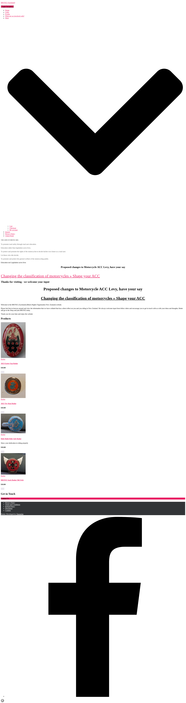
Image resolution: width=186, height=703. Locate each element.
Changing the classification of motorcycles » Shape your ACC (50, 276)
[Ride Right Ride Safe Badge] (13, 433)
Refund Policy (10, 506)
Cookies (8, 510)
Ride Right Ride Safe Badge (11, 439)
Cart (10, 226)
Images (7, 232)
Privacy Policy (10, 234)
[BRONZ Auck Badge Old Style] (13, 474)
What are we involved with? (14, 16)
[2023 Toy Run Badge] (13, 397)
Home (7, 10)
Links (7, 12)
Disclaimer (8, 508)
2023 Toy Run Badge (8, 403)
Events (7, 14)
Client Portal (9, 236)
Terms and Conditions (12, 505)
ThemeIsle (19, 514)
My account (13, 230)
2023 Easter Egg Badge (9, 363)
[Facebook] (95, 696)
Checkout (12, 228)
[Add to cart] (2, 372)
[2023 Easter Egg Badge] (13, 357)
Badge (3, 359)
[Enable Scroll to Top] (2, 700)
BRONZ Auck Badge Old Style (12, 480)
